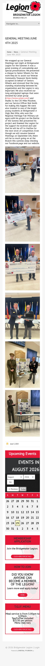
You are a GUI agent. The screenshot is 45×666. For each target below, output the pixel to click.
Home (9, 52)
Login (37, 647)
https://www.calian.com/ (17, 98)
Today (23, 489)
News (16, 52)
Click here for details (22, 556)
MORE (22, 595)
